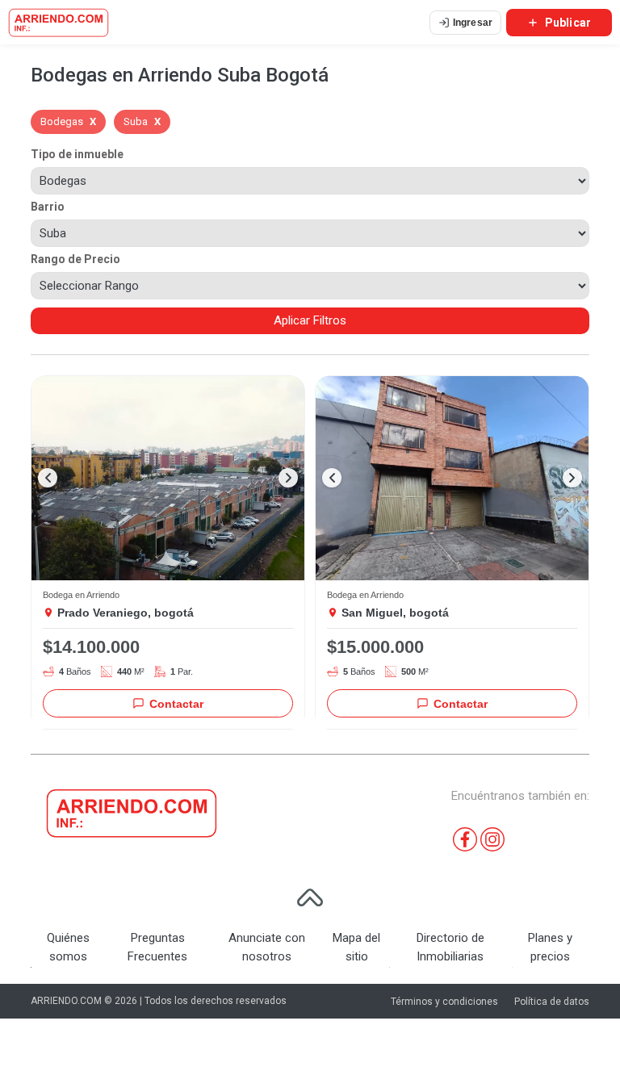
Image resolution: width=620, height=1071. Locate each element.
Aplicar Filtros (310, 320)
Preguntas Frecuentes (157, 947)
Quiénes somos (68, 947)
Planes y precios (550, 947)
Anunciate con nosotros (266, 947)
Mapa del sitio (356, 947)
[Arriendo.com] (58, 22)
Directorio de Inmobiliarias (450, 947)
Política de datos (551, 1001)
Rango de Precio (75, 259)
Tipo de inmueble (77, 154)
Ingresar (472, 22)
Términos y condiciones (444, 1001)
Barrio (48, 206)
